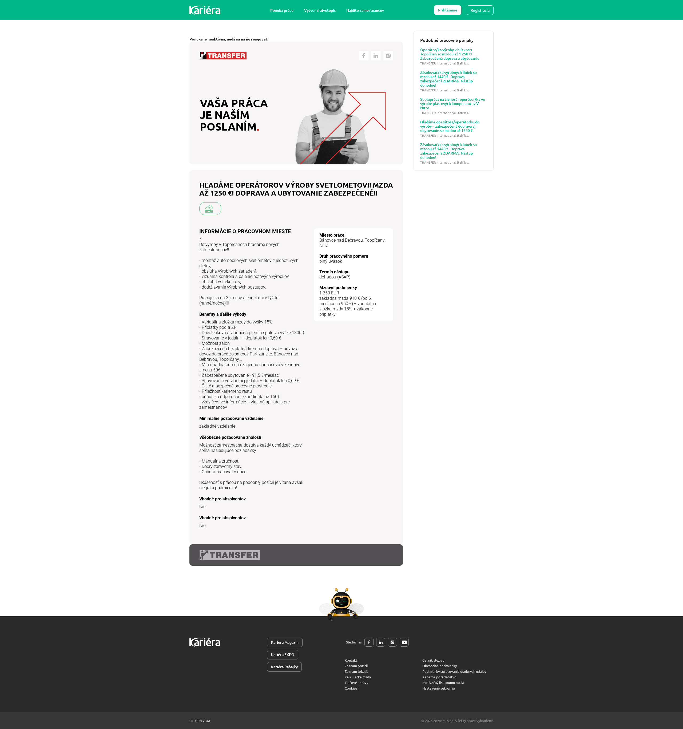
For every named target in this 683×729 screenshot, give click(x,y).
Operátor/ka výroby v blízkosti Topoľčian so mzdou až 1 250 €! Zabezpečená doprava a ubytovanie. (450, 54)
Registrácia (480, 10)
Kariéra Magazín (285, 642)
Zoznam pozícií (356, 665)
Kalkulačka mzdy (358, 677)
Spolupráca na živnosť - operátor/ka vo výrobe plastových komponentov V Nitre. (452, 103)
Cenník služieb (433, 660)
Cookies (351, 688)
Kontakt (351, 660)
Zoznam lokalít (356, 671)
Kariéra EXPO (282, 654)
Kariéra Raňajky (284, 666)
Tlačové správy (356, 682)
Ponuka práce (281, 10)
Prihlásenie (447, 10)
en (199, 720)
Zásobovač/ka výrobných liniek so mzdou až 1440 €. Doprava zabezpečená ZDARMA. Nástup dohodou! (448, 78)
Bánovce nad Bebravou (341, 240)
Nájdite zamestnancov (365, 10)
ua (208, 720)
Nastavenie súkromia (438, 688)
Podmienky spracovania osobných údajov (454, 671)
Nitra (323, 245)
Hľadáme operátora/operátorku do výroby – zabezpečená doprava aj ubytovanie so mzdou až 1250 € (449, 126)
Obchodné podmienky (439, 665)
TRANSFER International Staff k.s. (444, 63)
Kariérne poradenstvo (439, 677)
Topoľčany (375, 240)
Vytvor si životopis (320, 10)
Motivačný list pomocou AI (443, 682)
